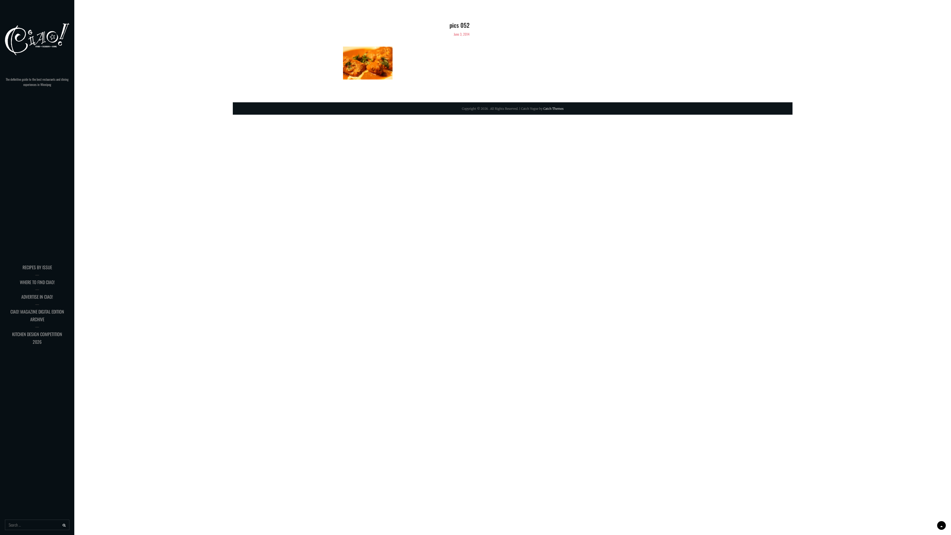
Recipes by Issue (37, 267)
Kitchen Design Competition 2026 (37, 338)
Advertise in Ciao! (37, 297)
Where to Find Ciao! (37, 282)
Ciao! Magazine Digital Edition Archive (37, 315)
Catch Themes (553, 108)
